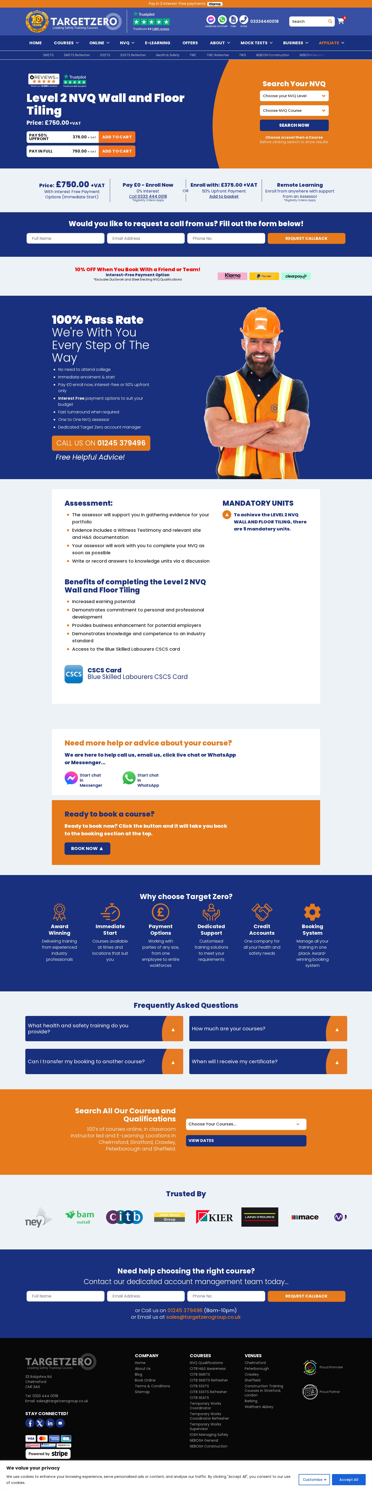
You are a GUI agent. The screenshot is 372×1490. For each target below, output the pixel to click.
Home (35, 43)
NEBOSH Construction (273, 55)
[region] (186, 1475)
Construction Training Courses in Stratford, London (264, 1390)
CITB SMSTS (200, 1374)
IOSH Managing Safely (209, 1434)
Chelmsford (255, 1362)
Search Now (294, 125)
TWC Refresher (218, 55)
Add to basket (224, 196)
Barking (251, 1400)
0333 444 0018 (152, 196)
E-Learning (157, 43)
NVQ (124, 43)
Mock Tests (254, 43)
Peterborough (257, 1368)
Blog (138, 1374)
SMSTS (48, 55)
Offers (190, 43)
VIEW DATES (201, 1140)
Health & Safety (167, 55)
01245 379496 (185, 1310)
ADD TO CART (117, 137)
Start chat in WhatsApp (148, 778)
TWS (242, 55)
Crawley (252, 1374)
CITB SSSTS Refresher (208, 1391)
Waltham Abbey (259, 1406)
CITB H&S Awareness (208, 1368)
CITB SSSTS (199, 1386)
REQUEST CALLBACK (306, 238)
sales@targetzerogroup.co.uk (203, 1317)
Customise (312, 1479)
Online (96, 43)
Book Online (145, 1380)
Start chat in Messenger (91, 778)
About (217, 43)
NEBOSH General (204, 1440)
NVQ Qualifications (206, 1362)
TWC (193, 55)
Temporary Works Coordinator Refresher (209, 1416)
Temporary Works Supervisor (205, 1426)
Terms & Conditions (152, 1386)
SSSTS (105, 55)
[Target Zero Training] (60, 1361)
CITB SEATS (199, 1397)
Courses (64, 43)
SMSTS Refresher (77, 55)
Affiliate (329, 43)
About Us (143, 1368)
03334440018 (264, 21)
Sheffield (252, 1380)
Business (293, 43)
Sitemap (142, 1391)
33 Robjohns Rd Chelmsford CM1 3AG (38, 1381)
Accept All (348, 1479)
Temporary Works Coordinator (205, 1406)
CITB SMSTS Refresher (209, 1380)
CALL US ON (101, 443)
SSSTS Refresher (133, 55)
